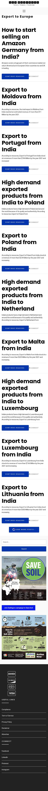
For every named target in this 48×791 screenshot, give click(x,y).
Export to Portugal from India (21, 142)
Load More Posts (25, 529)
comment (34, 76)
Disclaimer (5, 728)
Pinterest (5, 763)
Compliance (6, 709)
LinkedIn (5, 757)
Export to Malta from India (23, 345)
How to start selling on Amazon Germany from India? (23, 43)
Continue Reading (14, 76)
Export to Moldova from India (21, 96)
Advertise (5, 734)
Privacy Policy (7, 722)
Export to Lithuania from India (23, 494)
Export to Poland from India (19, 242)
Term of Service (8, 716)
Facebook (5, 751)
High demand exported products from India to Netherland (22, 295)
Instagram (5, 770)
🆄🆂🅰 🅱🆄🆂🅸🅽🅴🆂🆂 (24, 2)
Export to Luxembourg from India (20, 447)
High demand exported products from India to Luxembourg (22, 394)
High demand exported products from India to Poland (23, 192)
